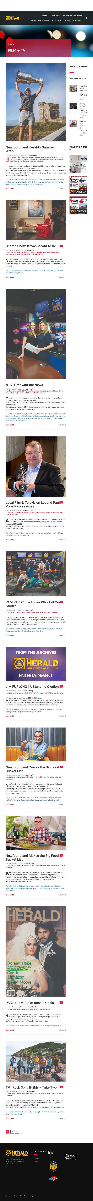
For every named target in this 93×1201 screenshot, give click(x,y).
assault (26, 709)
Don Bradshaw (16, 416)
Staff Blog (9, 161)
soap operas (37, 1026)
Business (25, 157)
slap (31, 712)
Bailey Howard (27, 414)
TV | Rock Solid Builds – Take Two (31, 1087)
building (18, 1112)
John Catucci (52, 798)
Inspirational (33, 159)
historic (61, 180)
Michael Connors (17, 418)
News (60, 391)
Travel (20, 273)
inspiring (36, 1112)
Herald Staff (33, 155)
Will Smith (37, 712)
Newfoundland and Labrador (44, 182)
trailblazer (25, 535)
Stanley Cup (10, 184)
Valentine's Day (56, 1026)
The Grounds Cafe (57, 888)
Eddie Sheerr (26, 416)
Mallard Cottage (11, 800)
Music (56, 159)
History (25, 159)
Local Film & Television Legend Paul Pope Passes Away (33, 504)
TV (32, 161)
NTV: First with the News (24, 385)
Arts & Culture (16, 157)
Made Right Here (47, 159)
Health (42, 391)
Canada (24, 1112)
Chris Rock (34, 709)
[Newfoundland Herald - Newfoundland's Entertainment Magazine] (13, 18)
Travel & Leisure (25, 161)
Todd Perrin (53, 800)
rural (55, 270)
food (32, 886)
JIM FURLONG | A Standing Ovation (32, 687)
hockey (8, 182)
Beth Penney (45, 414)
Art (10, 157)
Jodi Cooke (35, 416)
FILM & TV (53, 157)
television (13, 273)
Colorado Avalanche (50, 180)
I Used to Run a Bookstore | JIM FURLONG (84, 90)
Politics (13, 393)
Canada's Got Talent (35, 180)
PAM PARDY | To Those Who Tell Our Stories (33, 604)
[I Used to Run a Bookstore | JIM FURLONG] (73, 88)
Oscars (27, 712)
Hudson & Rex (18, 533)
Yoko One (39, 631)
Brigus (12, 1112)
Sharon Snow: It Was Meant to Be (31, 246)
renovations (54, 1112)
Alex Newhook (15, 180)
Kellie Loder (23, 182)
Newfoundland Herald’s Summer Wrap (30, 149)
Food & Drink (41, 252)
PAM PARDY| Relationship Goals (30, 1003)
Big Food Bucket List (17, 798)
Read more (10, 188)
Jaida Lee (14, 182)
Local (39, 159)
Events (47, 157)
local (17, 712)
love (17, 1026)
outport (46, 1112)
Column (31, 157)
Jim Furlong (29, 691)
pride (61, 182)
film (11, 533)
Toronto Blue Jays (36, 184)
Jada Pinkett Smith (51, 709)
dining (28, 886)
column (13, 629)
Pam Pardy (29, 1026)
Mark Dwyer (53, 416)
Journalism (44, 416)
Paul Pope (59, 533)
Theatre (16, 161)
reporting (56, 418)
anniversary (14, 270)
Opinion (8, 393)
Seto (41, 888)
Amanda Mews (15, 414)
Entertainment (39, 157)
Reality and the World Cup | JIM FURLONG (84, 108)
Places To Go (48, 270)
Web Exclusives (39, 161)
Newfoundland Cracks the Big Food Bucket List (32, 769)
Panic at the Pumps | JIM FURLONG (84, 125)
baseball (24, 180)
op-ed (56, 629)
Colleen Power (56, 414)
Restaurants (43, 800)
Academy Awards (16, 709)
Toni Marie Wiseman (19, 421)
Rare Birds (9, 535)
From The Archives (16, 159)
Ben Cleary (36, 414)
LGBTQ (30, 182)
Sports (60, 159)
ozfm (57, 182)
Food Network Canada (39, 798)
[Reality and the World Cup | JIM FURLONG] (73, 106)
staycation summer (22, 184)
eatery (28, 798)
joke (13, 712)
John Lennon (31, 629)
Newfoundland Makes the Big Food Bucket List (32, 857)
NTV (41, 270)
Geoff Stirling (21, 629)
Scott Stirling (22, 631)
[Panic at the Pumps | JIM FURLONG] (73, 123)
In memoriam (29, 533)
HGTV (30, 1112)
